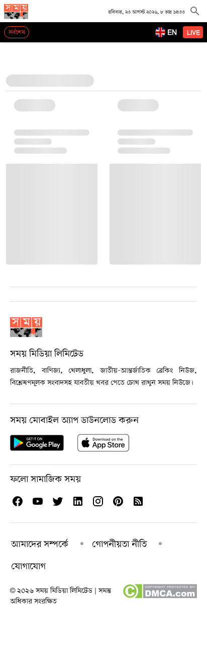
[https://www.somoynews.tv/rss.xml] (138, 501)
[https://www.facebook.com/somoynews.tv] (17, 501)
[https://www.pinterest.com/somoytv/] (118, 501)
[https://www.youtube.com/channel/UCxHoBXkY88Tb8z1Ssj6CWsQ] (37, 501)
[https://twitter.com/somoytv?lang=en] (57, 501)
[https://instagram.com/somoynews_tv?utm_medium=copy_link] (97, 501)
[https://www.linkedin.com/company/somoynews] (77, 501)
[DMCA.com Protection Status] (159, 596)
